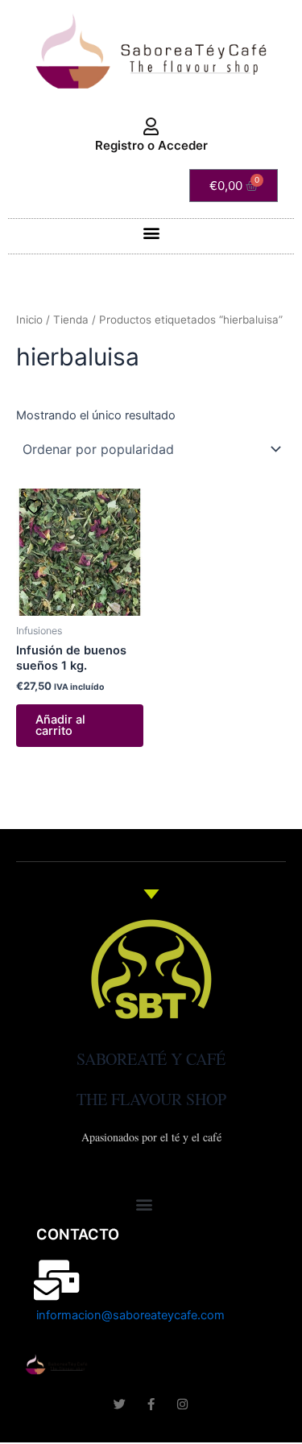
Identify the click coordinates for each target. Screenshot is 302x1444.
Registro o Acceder (151, 145)
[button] (151, 232)
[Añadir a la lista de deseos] (36, 507)
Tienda (71, 319)
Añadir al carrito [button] (60, 725)
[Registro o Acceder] (151, 127)
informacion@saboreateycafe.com (130, 1315)
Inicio (29, 319)
